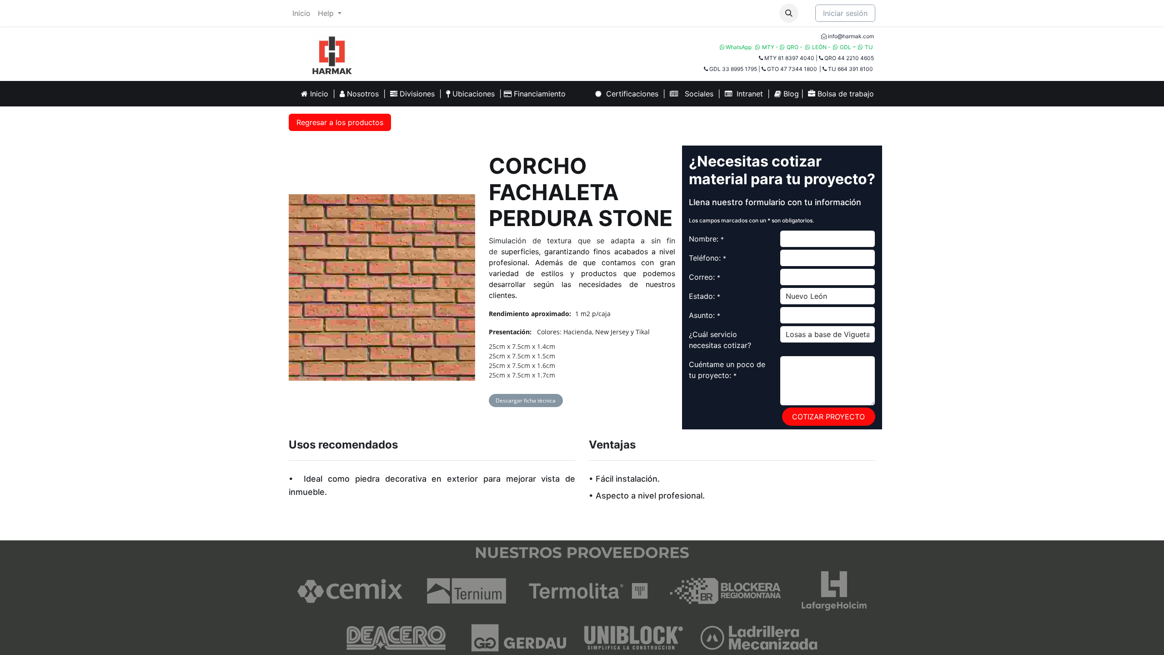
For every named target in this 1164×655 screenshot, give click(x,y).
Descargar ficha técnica (526, 400)
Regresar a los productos (339, 122)
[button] (788, 13)
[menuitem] (301, 13)
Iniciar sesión (845, 13)
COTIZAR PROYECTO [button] (828, 416)
